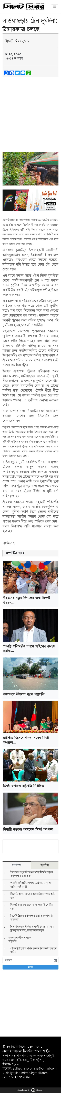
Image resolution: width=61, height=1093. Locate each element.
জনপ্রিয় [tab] (44, 865)
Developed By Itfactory (30, 1090)
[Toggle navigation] (54, 6)
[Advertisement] (30, 111)
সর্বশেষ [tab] (16, 865)
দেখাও (30, 967)
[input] (27, 960)
